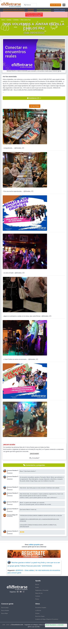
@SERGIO (19, 570)
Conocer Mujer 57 (12, 514)
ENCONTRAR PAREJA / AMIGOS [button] (14, 9)
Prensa (37, 599)
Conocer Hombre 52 (12, 471)
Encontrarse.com (17, 624)
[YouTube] (20, 592)
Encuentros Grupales (40, 607)
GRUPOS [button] (31, 9)
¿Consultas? (35, 458)
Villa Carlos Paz (25, 20)
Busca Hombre (5, 610)
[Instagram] (23, 592)
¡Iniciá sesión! (34, 453)
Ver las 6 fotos (34, 106)
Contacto (37, 596)
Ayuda (37, 587)
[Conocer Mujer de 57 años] (5, 515)
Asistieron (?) (34, 98)
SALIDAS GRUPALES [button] (44, 9)
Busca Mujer (4, 613)
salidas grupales (34, 544)
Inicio (3, 20)
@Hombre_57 (19, 148)
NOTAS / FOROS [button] (59, 9)
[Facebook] (17, 592)
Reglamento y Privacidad (41, 590)
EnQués (37, 613)
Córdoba (16, 20)
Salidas (9, 20)
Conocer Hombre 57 (12, 477)
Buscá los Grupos (40, 616)
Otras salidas (29, 570)
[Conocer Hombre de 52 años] (5, 470)
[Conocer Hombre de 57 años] (5, 476)
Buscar (37, 584)
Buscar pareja (4, 607)
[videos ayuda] (64, 5)
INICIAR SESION (55, 5)
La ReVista (38, 610)
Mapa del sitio (38, 593)
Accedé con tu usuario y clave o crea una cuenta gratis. (34, 14)
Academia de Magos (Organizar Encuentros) (46, 619)
